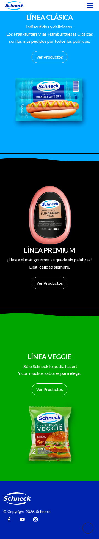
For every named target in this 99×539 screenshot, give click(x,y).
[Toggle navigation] (90, 5)
